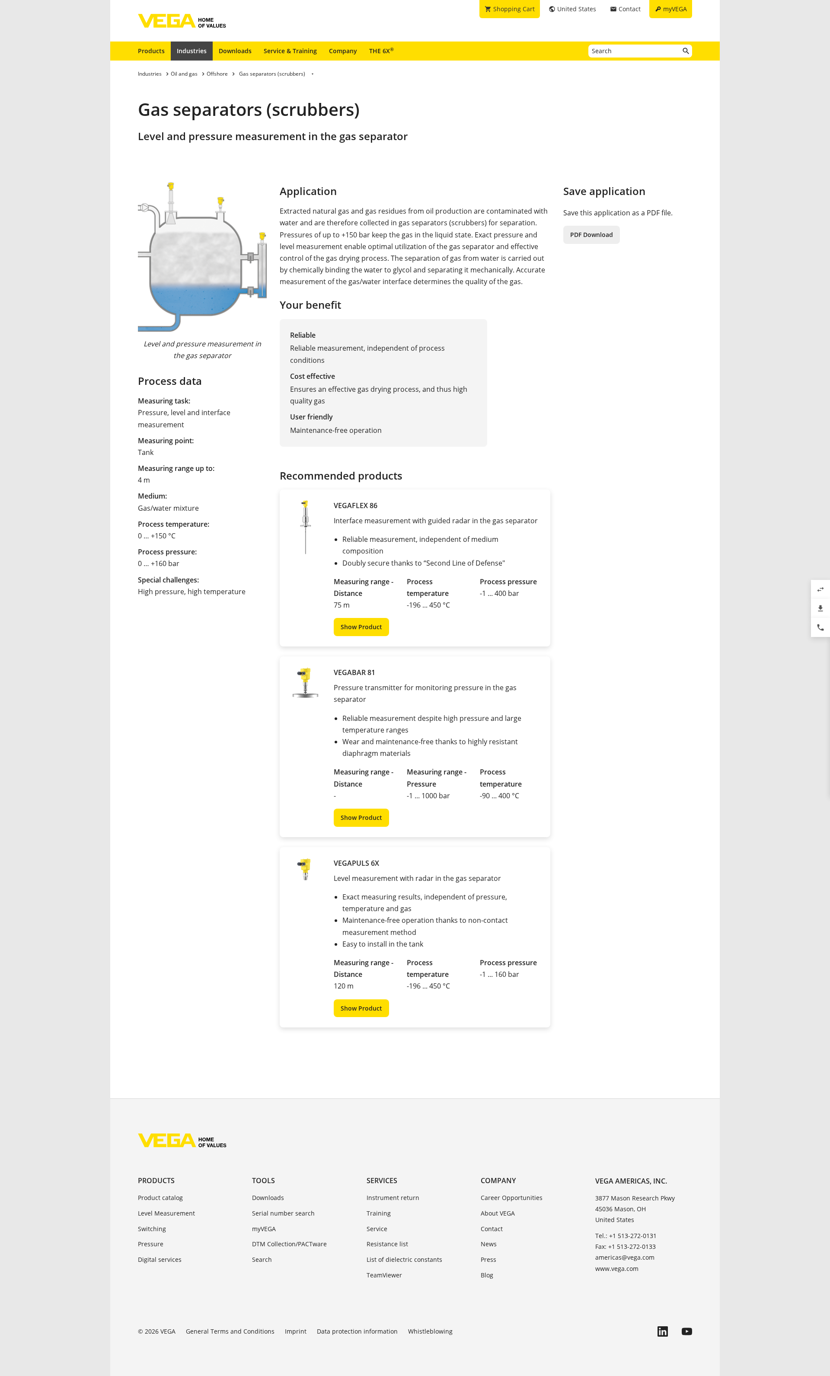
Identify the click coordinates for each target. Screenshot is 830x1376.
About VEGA (498, 1213)
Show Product (361, 627)
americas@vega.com (624, 1257)
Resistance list (387, 1244)
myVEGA (264, 1229)
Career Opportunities (512, 1198)
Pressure (150, 1244)
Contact (492, 1229)
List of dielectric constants (404, 1259)
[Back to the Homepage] (182, 1140)
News (489, 1244)
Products (151, 51)
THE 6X (381, 50)
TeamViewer (384, 1275)
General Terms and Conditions (230, 1331)
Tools (263, 1180)
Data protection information (357, 1331)
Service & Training (290, 51)
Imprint (295, 1331)
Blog (487, 1275)
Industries (192, 51)
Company (343, 51)
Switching (152, 1229)
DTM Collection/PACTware (289, 1244)
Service (377, 1229)
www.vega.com (616, 1268)
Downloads (235, 51)
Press (488, 1259)
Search (262, 1259)
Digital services (160, 1259)
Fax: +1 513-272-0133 (625, 1246)
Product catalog (160, 1198)
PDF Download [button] (591, 234)
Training (379, 1213)
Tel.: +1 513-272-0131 (626, 1236)
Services (382, 1180)
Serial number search (283, 1213)
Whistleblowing (430, 1331)
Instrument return (393, 1198)
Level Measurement (166, 1213)
